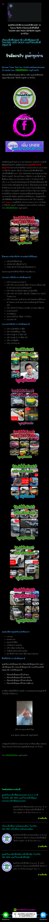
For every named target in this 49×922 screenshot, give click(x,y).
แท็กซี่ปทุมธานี (8, 767)
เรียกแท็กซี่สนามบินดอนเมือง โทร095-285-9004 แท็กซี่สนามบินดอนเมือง (19, 828)
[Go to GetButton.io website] (6, 919)
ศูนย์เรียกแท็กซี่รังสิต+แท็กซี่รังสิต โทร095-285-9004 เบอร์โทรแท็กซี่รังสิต (21, 856)
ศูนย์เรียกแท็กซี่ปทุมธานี (12, 772)
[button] (45, 41)
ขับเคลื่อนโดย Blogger (26, 909)
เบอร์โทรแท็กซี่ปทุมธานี (27, 767)
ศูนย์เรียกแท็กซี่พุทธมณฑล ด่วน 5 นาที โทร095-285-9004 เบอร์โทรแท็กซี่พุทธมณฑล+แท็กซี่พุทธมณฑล (20, 797)
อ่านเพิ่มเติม (42, 818)
